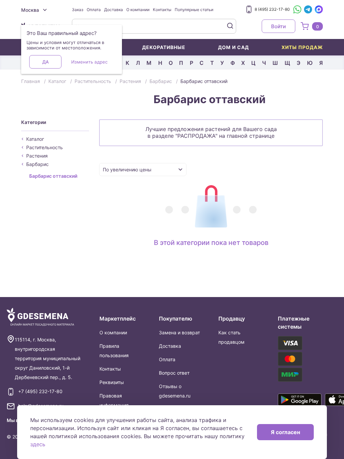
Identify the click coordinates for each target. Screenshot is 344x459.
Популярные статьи (194, 9)
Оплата (94, 9)
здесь (37, 444)
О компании (137, 9)
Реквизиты (111, 382)
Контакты (162, 9)
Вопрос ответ (174, 373)
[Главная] (40, 317)
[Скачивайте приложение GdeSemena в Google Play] (299, 399)
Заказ (77, 9)
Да (45, 62)
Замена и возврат (179, 332)
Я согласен (285, 432)
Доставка (113, 9)
